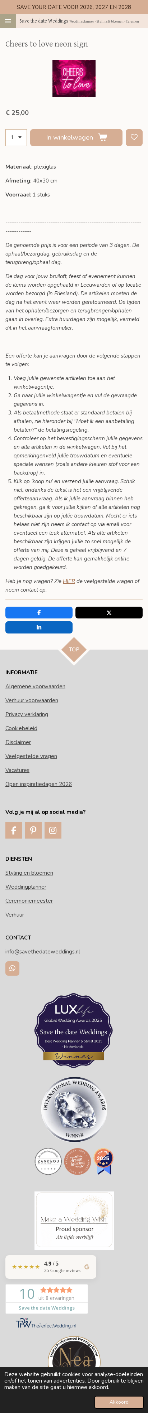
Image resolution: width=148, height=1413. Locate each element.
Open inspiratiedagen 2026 (38, 784)
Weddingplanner (25, 886)
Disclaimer (18, 742)
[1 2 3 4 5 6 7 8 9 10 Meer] (16, 137)
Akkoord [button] (119, 1402)
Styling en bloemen (29, 873)
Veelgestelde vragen (31, 756)
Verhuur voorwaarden (31, 700)
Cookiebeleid (21, 728)
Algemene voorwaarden (35, 686)
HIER (69, 581)
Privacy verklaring (26, 714)
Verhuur (14, 914)
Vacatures (17, 770)
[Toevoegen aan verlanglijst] (134, 137)
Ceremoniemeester (29, 900)
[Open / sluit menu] (8, 21)
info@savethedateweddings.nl (42, 951)
